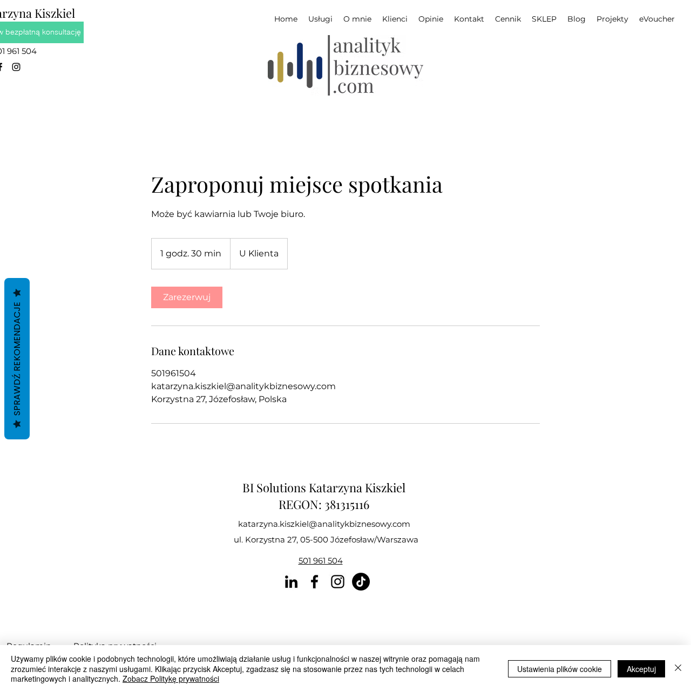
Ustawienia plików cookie (559, 668)
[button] (612, 19)
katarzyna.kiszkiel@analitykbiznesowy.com (324, 524)
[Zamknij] (678, 668)
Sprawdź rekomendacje (17, 359)
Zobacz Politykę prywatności (171, 678)
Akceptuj (641, 668)
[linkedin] (291, 582)
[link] (186, 297)
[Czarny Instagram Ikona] (16, 67)
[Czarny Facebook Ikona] (314, 582)
